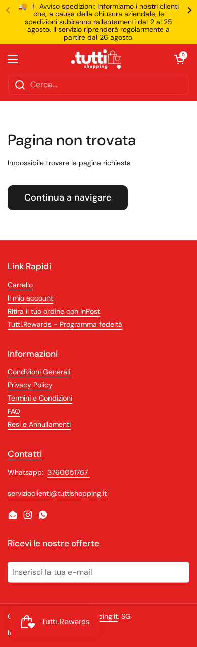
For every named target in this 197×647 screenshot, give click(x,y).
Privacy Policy (30, 384)
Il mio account (30, 298)
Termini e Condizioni (40, 398)
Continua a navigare (67, 197)
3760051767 (68, 472)
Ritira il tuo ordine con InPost (54, 311)
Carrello (20, 284)
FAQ (14, 411)
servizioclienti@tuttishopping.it (57, 493)
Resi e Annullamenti (39, 424)
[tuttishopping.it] (96, 59)
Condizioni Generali (39, 371)
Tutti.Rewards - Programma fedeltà (65, 324)
